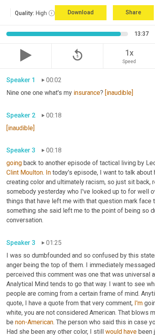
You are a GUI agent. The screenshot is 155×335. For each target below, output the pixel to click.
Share (133, 12)
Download (81, 12)
